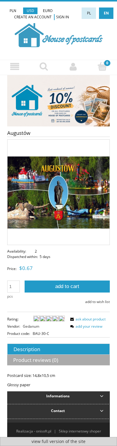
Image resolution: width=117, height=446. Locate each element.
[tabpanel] (58, 380)
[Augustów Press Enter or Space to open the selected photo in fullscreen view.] (59, 192)
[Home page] (59, 34)
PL (89, 13)
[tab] (58, 349)
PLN (13, 10)
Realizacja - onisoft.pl (33, 431)
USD (30, 10)
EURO (47, 10)
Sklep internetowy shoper (80, 431)
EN (106, 13)
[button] (14, 66)
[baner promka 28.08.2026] (58, 100)
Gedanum (31, 326)
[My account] (73, 66)
